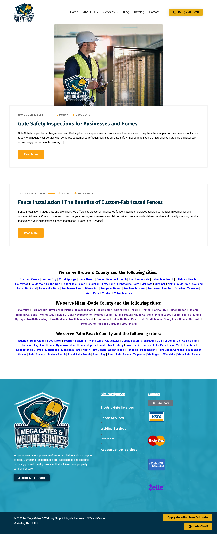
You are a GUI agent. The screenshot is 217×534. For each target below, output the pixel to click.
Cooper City (49, 279)
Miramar (160, 284)
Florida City (159, 310)
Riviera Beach (57, 354)
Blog (126, 12)
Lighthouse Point (128, 284)
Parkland (31, 288)
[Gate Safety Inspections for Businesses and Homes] (108, 65)
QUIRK (34, 523)
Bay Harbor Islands (61, 310)
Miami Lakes (163, 314)
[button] (91, 12)
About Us (89, 12)
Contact (154, 12)
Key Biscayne (83, 314)
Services (109, 12)
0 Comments (83, 115)
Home (74, 12)
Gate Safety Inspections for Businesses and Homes (77, 124)
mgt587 (63, 115)
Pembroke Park (49, 288)
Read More (31, 154)
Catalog (139, 12)
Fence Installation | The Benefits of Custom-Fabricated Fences (90, 202)
